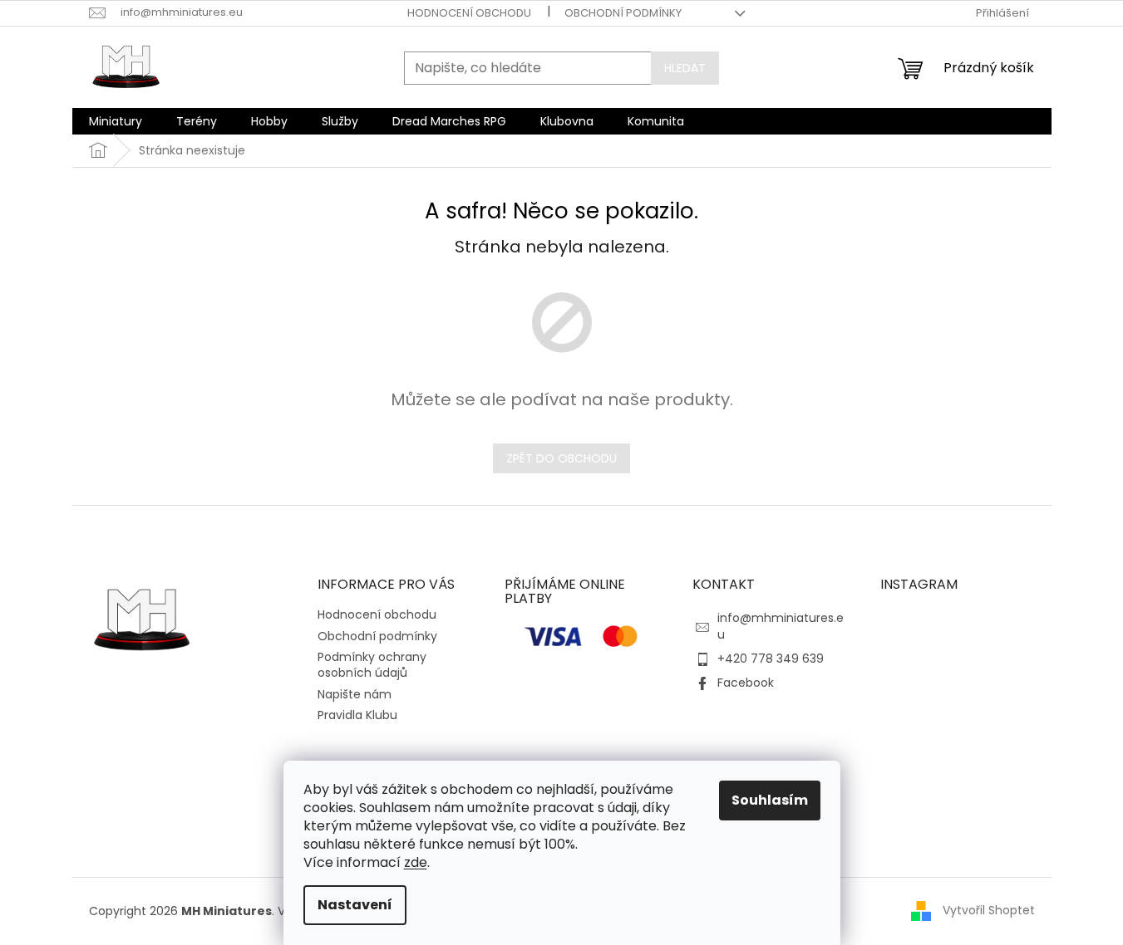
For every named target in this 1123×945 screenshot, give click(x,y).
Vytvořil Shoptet (989, 910)
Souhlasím (769, 800)
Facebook (745, 682)
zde (415, 862)
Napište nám (355, 694)
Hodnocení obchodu (469, 13)
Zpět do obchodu (561, 458)
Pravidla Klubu (357, 715)
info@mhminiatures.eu (780, 626)
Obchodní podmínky (623, 13)
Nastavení (355, 904)
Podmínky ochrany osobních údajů (372, 665)
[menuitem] (115, 121)
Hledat (685, 68)
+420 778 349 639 (770, 658)
